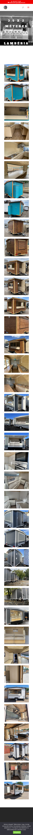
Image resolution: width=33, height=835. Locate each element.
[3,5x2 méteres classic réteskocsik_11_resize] (16, 585)
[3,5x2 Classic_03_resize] (16, 256)
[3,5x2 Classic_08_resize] (16, 295)
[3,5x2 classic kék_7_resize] (16, 198)
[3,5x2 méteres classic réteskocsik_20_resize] (16, 624)
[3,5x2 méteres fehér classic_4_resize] (16, 741)
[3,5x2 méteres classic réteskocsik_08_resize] (16, 527)
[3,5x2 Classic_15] (16, 372)
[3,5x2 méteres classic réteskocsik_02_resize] (16, 430)
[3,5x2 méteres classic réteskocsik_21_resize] (16, 644)
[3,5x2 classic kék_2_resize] (16, 101)
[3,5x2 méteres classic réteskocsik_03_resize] (16, 450)
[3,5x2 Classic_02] (16, 236)
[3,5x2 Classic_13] (16, 353)
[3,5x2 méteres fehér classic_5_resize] (16, 760)
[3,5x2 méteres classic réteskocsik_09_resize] (16, 547)
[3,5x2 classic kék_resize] (16, 217)
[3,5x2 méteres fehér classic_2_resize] (16, 702)
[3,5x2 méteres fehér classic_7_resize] (16, 799)
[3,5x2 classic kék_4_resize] (16, 139)
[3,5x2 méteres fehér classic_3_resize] (16, 721)
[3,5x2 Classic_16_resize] (16, 392)
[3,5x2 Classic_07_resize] (16, 275)
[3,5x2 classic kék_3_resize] (16, 120)
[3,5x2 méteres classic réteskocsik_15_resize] (16, 605)
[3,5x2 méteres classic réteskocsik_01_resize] (16, 411)
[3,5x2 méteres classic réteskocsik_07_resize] (16, 508)
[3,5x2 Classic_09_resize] (16, 314)
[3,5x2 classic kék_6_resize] (16, 178)
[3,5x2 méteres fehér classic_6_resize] (16, 779)
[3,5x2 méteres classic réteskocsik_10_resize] (16, 566)
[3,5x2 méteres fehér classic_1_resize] (16, 682)
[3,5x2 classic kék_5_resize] (16, 159)
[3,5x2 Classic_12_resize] (16, 333)
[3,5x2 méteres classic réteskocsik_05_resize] (16, 469)
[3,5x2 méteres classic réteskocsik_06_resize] (16, 488)
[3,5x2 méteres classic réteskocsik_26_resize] (16, 663)
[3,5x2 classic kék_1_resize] (16, 81)
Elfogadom (17, 832)
